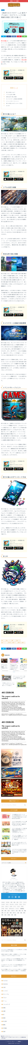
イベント (24, 902)
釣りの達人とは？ (10, 92)
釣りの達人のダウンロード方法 (14, 103)
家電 (25, 910)
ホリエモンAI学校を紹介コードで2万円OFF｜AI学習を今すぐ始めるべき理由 (14, 950)
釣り (24, 642)
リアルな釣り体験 (10, 94)
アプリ (3, 640)
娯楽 (10, 642)
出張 (16, 910)
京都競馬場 (22, 908)
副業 (19, 910)
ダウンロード (4, 642)
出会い (9, 910)
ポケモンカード (11, 908)
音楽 (4, 1031)
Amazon (3, 902)
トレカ (18, 906)
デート (15, 906)
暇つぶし (15, 642)
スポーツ (6, 906)
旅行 (7, 912)
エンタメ (8, 640)
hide (16, 88)
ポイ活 (3, 908)
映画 (10, 912)
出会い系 (12, 910)
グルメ (20, 904)
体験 (2, 910)
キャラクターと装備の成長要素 (14, 99)
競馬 (2, 914)
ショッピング (6, 1004)
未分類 (5, 1021)
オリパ (7, 904)
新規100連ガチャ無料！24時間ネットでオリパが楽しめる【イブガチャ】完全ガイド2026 (13, 955)
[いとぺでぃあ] (14, 6)
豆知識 (9, 914)
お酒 (14, 902)
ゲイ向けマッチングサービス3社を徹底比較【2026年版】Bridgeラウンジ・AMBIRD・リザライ (13, 965)
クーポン (16, 904)
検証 (18, 912)
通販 (12, 914)
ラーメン (17, 908)
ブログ (22, 906)
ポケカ (6, 908)
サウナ (3, 906)
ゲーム (3, 10)
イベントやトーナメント (12, 101)
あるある (5, 984)
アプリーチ (20, 75)
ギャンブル (11, 904)
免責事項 (19, 1041)
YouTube (7, 902)
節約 (5, 914)
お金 (17, 902)
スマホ (19, 640)
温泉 (21, 912)
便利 (5, 910)
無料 (20, 642)
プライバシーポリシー (11, 1041)
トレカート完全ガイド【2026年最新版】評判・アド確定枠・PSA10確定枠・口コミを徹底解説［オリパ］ (14, 960)
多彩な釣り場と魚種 (11, 96)
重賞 (15, 914)
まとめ (8, 105)
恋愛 (2, 912)
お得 (11, 902)
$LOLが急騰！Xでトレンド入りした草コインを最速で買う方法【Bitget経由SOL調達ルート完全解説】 (13, 970)
